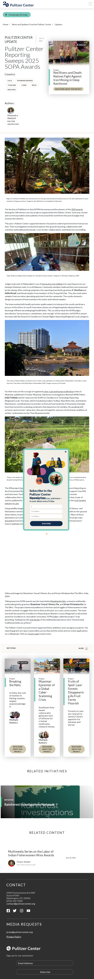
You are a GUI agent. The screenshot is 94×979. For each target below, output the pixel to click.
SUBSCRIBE (46, 523)
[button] (46, 494)
